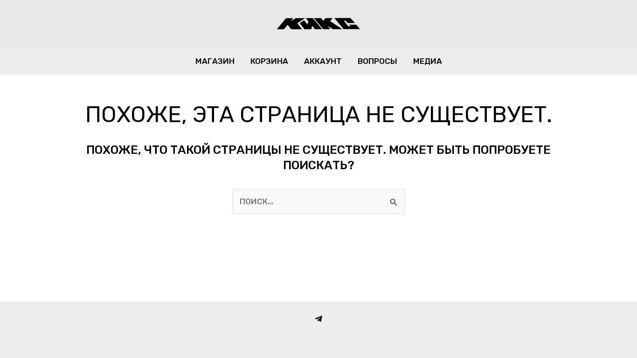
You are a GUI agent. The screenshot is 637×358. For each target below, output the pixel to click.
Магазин (215, 61)
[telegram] (318, 319)
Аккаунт (323, 61)
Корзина (269, 61)
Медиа (427, 61)
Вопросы (377, 61)
